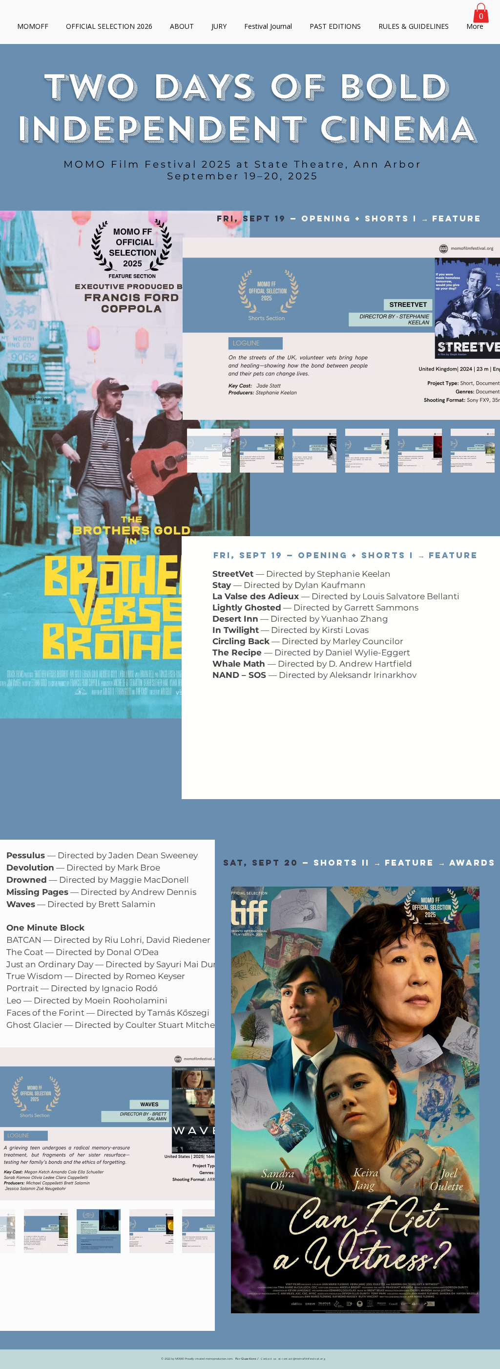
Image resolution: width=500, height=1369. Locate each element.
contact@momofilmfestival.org (303, 1359)
